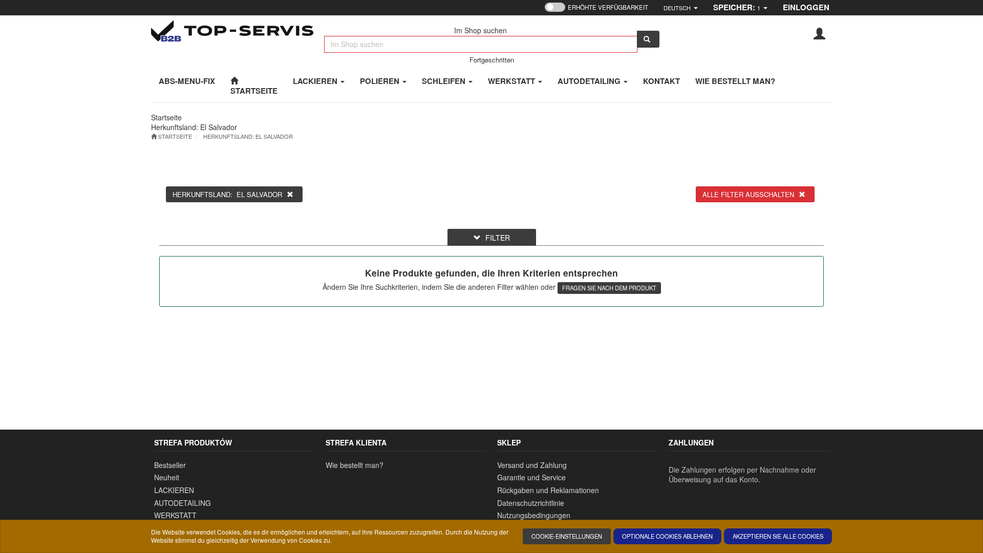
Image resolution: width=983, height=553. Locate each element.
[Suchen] (648, 39)
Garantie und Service (531, 477)
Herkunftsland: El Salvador (248, 136)
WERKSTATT (512, 81)
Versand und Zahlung (532, 465)
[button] (681, 7)
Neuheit (166, 477)
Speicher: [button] (736, 7)
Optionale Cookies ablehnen (667, 536)
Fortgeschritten (491, 60)
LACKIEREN (316, 81)
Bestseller (170, 465)
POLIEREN (380, 81)
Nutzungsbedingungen (533, 515)
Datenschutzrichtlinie (530, 503)
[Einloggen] (819, 32)
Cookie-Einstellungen (566, 536)
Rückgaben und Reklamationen (548, 490)
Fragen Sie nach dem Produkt (609, 288)
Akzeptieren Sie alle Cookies (778, 536)
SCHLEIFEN (444, 81)
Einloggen (806, 7)
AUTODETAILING (590, 81)
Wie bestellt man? (354, 465)
